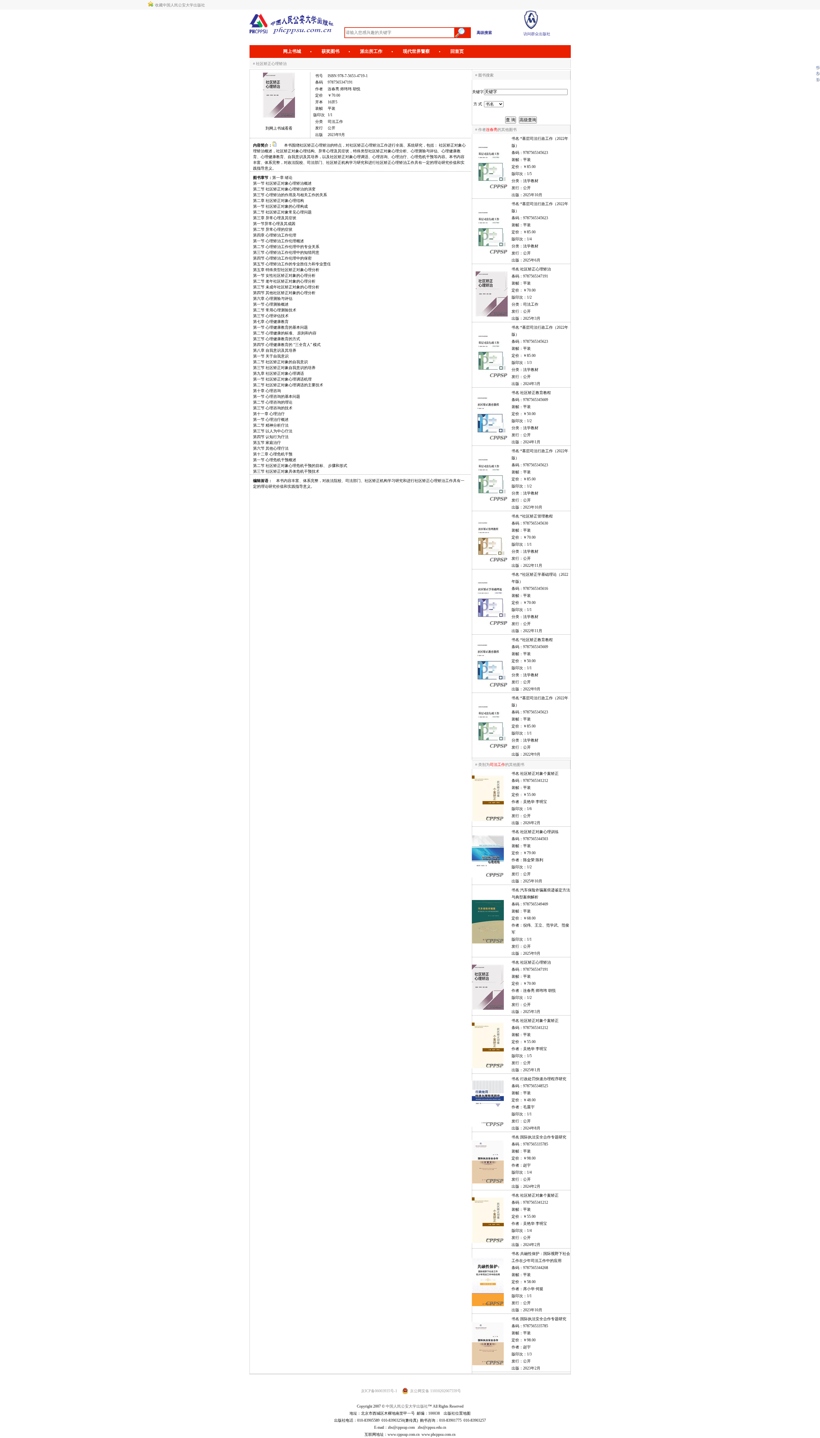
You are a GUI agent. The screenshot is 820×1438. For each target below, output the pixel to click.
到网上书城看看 (279, 128)
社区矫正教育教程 (535, 392)
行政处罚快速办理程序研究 (543, 1079)
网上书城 (292, 51)
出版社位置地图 (457, 1413)
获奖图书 (331, 51)
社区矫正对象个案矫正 (539, 773)
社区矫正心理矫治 (535, 269)
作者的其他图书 (497, 129)
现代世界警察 (416, 51)
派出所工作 (371, 51)
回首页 (457, 51)
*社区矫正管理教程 (536, 516)
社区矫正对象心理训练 (539, 832)
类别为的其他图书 (501, 764)
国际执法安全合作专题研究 (543, 1137)
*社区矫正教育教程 (536, 640)
